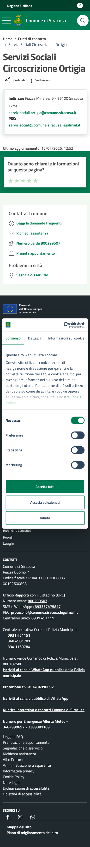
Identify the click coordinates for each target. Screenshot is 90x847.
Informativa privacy (19, 771)
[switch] (77, 435)
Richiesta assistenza (19, 754)
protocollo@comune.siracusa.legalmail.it (44, 612)
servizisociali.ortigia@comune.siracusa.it (42, 112)
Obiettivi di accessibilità (22, 794)
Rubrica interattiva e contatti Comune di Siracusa (43, 710)
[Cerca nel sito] (83, 20)
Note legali (11, 782)
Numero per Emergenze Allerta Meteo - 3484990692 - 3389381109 (35, 724)
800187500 (12, 664)
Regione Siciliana (19, 5)
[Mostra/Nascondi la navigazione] (6, 21)
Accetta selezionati (45, 502)
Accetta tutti (45, 486)
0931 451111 (42, 618)
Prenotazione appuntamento (26, 742)
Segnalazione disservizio (22, 748)
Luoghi (8, 543)
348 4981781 (19, 641)
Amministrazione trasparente (27, 765)
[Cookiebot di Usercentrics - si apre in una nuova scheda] (64, 325)
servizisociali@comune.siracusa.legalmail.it (44, 125)
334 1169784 (19, 647)
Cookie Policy (13, 777)
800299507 (37, 601)
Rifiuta (45, 518)
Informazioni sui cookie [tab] (66, 338)
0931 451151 (19, 635)
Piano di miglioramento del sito (32, 833)
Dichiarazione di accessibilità (26, 788)
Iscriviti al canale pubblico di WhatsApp (35, 698)
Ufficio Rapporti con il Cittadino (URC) (34, 595)
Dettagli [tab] (34, 338)
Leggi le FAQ (13, 736)
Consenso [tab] (13, 338)
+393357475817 (47, 606)
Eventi (8, 537)
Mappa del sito (19, 827)
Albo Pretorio (13, 759)
